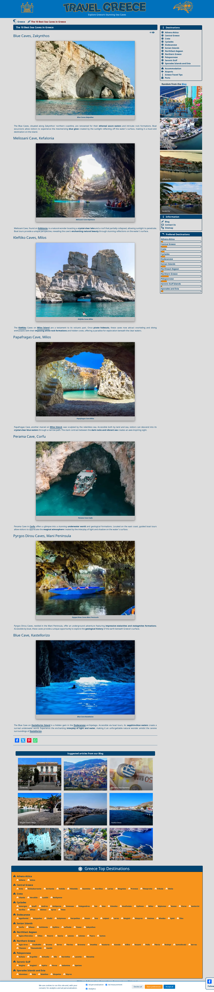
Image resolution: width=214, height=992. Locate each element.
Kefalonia (43, 228)
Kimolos (113, 906)
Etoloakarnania (34, 889)
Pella (147, 944)
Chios (39, 936)
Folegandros (84, 906)
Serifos (21, 909)
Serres (193, 944)
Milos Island (43, 327)
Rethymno (57, 897)
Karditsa (99, 889)
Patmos (150, 918)
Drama (48, 944)
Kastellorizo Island (41, 725)
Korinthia (65, 957)
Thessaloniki (36, 948)
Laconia (78, 957)
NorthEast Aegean (174, 51)
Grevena (81, 944)
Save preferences (154, 987)
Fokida (61, 889)
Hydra (44, 965)
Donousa (70, 906)
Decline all (138, 987)
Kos (96, 918)
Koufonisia (127, 906)
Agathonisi (23, 918)
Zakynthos (90, 927)
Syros (53, 909)
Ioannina (86, 889)
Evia (34, 974)
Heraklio (33, 897)
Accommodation (173, 68)
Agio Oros (23, 944)
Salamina (65, 965)
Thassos (22, 948)
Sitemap (169, 228)
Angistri (33, 965)
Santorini (195, 906)
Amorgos (22, 906)
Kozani (137, 944)
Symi (172, 918)
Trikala (160, 889)
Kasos (87, 918)
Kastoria (105, 944)
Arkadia (45, 957)
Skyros (68, 974)
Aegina (21, 965)
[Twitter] (23, 741)
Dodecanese (80, 725)
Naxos (173, 906)
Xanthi (49, 948)
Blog (100, 753)
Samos (102, 936)
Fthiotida (73, 889)
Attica (32, 880)
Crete (167, 38)
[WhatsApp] (35, 741)
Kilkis (127, 944)
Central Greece (172, 35)
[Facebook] (17, 741)
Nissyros (138, 918)
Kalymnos (61, 918)
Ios (95, 906)
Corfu (32, 526)
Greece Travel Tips (174, 74)
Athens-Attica (172, 32)
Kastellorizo (36, 731)
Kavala (117, 944)
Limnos (81, 936)
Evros (59, 944)
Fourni (50, 936)
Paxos (78, 927)
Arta (20, 889)
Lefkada (67, 927)
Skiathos (44, 974)
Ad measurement (115, 984)
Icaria (60, 936)
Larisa (110, 889)
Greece (21, 21)
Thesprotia (147, 889)
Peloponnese (171, 57)
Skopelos (57, 974)
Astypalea (37, 918)
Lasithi (45, 897)
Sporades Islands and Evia (178, 63)
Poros (54, 965)
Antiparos (56, 906)
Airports (169, 71)
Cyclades (169, 41)
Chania (21, 897)
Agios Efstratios (25, 936)
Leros (116, 918)
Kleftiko (22, 327)
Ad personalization (96, 984)
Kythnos (140, 906)
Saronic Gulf (171, 60)
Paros (183, 906)
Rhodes (161, 918)
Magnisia (121, 889)
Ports (167, 77)
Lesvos (70, 936)
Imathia (93, 944)
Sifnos (32, 909)
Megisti (126, 918)
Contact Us (170, 224)
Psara (92, 936)
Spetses (78, 965)
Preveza (134, 889)
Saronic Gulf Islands (171, 283)
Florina (69, 944)
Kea (104, 906)
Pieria (157, 944)
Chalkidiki (36, 944)
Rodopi (167, 944)
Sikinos (43, 909)
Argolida (33, 957)
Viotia (170, 889)
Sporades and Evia (170, 288)
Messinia (90, 957)
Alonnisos (22, 974)
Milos (150, 906)
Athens (21, 880)
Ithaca (31, 927)
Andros (44, 906)
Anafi (34, 906)
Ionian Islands (172, 48)
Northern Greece (173, 54)
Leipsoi (105, 918)
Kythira (55, 927)
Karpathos (75, 918)
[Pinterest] (29, 741)
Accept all (169, 987)
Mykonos (162, 906)
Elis (55, 957)
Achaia (21, 957)
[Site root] (28, 7)
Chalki (49, 918)
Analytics (92, 989)
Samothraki (180, 944)
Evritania (50, 889)
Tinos (62, 909)
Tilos (181, 918)
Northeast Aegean (170, 269)
